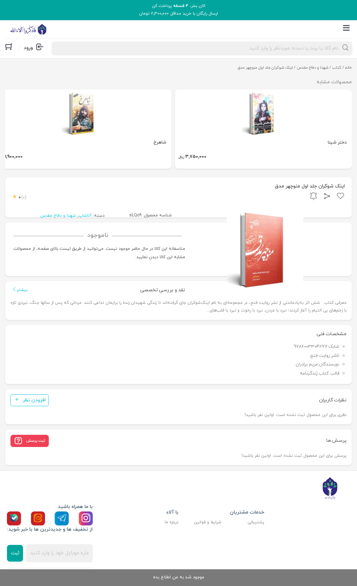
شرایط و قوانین (207, 522)
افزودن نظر (34, 400)
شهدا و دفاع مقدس (312, 67)
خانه (348, 67)
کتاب (336, 67)
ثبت (15, 553)
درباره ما (171, 522)
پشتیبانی (256, 522)
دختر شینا (337, 142)
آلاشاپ (85, 215)
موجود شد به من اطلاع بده (178, 577)
